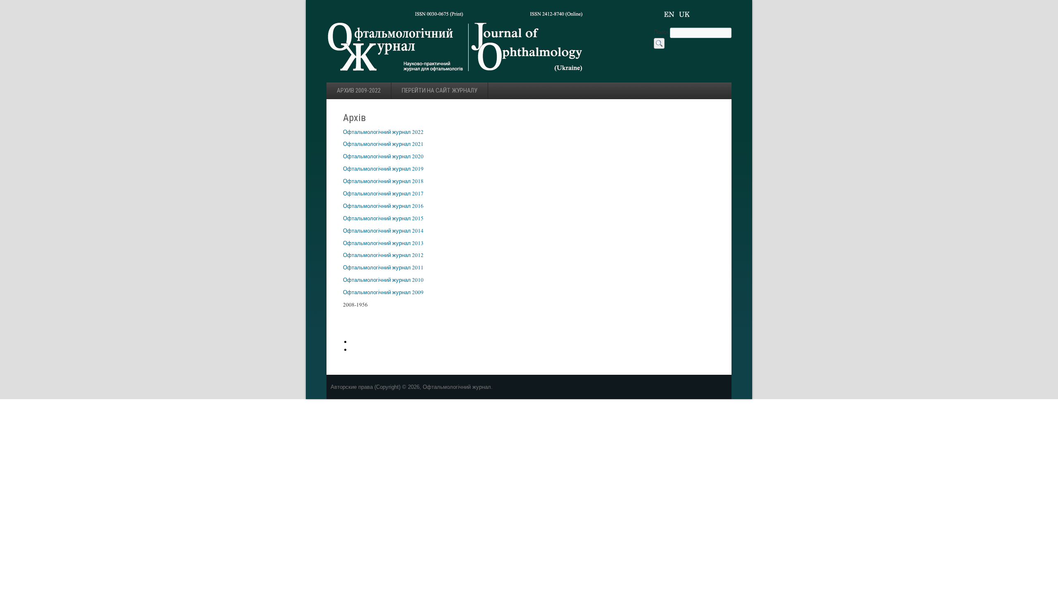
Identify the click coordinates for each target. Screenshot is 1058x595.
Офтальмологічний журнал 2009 (383, 292)
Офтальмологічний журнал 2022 (383, 132)
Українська (684, 14)
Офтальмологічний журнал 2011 (383, 267)
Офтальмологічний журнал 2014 (383, 230)
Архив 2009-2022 (359, 90)
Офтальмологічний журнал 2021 (383, 144)
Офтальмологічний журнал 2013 (383, 243)
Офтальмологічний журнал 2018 (383, 181)
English (669, 14)
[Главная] (455, 74)
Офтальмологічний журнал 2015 (383, 218)
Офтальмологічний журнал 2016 (383, 205)
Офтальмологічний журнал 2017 (383, 193)
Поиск (662, 32)
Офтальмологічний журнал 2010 (383, 279)
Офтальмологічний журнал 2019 (383, 168)
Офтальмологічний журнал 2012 (383, 255)
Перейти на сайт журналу (439, 90)
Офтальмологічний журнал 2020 (383, 156)
